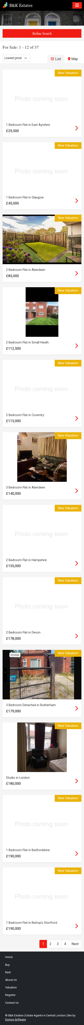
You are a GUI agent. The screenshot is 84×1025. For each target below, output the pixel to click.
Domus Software (15, 1019)
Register (10, 995)
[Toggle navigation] (77, 5)
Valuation (11, 987)
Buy (7, 964)
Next (75, 944)
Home (9, 957)
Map (74, 59)
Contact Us (12, 1002)
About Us (11, 979)
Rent (8, 972)
